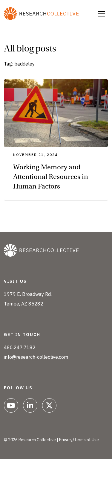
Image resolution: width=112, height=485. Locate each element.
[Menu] (101, 13)
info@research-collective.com (36, 357)
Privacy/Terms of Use (79, 440)
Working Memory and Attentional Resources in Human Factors (50, 176)
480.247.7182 (20, 347)
